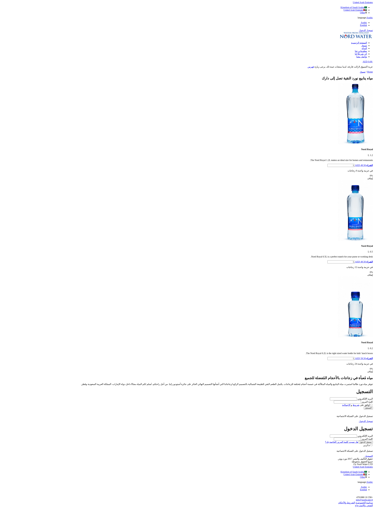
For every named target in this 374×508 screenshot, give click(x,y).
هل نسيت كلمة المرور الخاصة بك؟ (341, 442)
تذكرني (366, 445)
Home (370, 72)
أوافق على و (356, 405)
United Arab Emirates (353, 10)
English (363, 25)
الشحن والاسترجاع (364, 505)
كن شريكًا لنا (361, 54)
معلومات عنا (361, 51)
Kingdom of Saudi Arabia (352, 7)
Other (362, 12)
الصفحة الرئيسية (359, 43)
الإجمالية (346, 405)
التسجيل (368, 408)
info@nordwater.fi (364, 500)
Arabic (364, 22)
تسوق (364, 45)
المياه (364, 48)
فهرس (311, 66)
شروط (356, 405)
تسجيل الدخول (366, 30)
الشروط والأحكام (346, 502)
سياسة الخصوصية (364, 502)
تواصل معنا (361, 56)
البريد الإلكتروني (365, 398)
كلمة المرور (367, 402)
